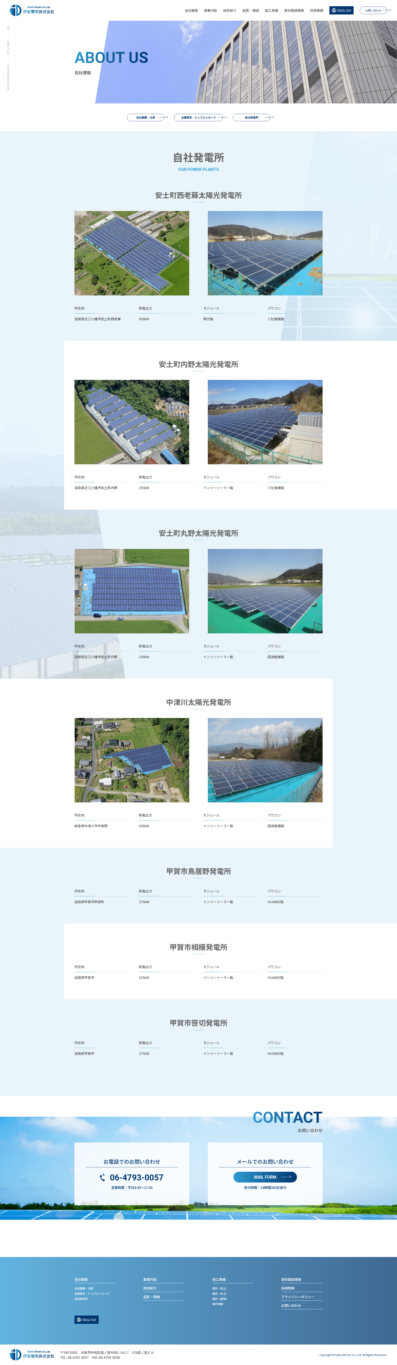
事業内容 (210, 10)
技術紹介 (229, 10)
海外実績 (217, 1304)
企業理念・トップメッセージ (198, 117)
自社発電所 (251, 117)
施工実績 (271, 10)
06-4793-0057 (137, 1178)
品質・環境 (250, 10)
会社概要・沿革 (145, 117)
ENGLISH (344, 10)
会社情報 (191, 10)
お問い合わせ (373, 10)
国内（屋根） (220, 1299)
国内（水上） (220, 1293)
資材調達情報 (294, 10)
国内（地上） (220, 1288)
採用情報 (316, 10)
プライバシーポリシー (297, 1296)
